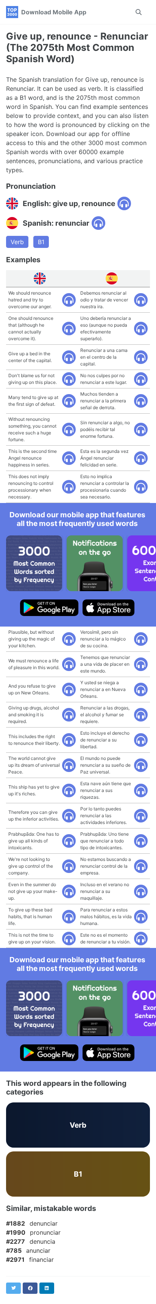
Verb (17, 242)
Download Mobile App (53, 12)
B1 (41, 242)
